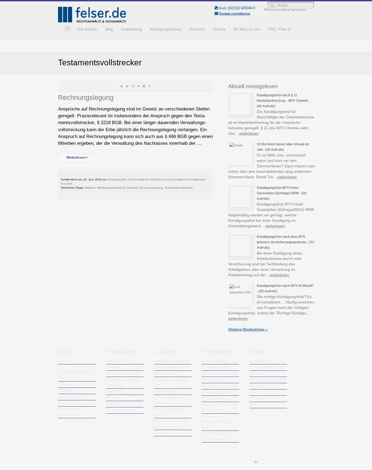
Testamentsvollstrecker (178, 187)
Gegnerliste (113, 397)
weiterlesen (249, 133)
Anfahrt (254, 392)
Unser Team (66, 384)
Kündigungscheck (166, 373)
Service (219, 29)
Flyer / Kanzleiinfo (69, 396)
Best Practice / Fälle (119, 404)
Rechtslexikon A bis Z (120, 410)
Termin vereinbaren (234, 13)
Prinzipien (64, 390)
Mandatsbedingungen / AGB (267, 379)
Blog (109, 29)
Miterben (90, 187)
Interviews (113, 367)
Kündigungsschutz (166, 29)
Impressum (256, 398)
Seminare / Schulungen (217, 392)
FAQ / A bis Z (279, 29)
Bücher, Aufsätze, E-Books (123, 373)
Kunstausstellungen (214, 398)
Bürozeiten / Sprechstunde (219, 373)
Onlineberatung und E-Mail (219, 386)
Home (66, 29)
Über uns (64, 361)
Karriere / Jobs (68, 403)
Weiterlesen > (77, 157)
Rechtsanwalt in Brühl (216, 367)
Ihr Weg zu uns (247, 29)
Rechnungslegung (86, 97)
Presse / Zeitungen (118, 361)
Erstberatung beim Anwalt (266, 367)
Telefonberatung (212, 379)
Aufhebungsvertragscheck (171, 367)
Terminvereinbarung (215, 361)
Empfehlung (131, 29)
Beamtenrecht (163, 432)
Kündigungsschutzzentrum (171, 361)
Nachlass (132, 187)
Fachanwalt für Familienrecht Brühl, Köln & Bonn (219, 422)
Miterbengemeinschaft (111, 187)
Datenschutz (257, 386)
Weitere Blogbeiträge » (248, 329)
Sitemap (254, 404)
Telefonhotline (258, 361)
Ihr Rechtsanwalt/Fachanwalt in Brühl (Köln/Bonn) (76, 372)
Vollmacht (255, 373)
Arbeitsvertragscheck (168, 391)
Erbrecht (197, 29)
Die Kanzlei (87, 29)
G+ (256, 462)
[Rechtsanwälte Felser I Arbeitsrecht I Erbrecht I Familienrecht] (92, 21)
